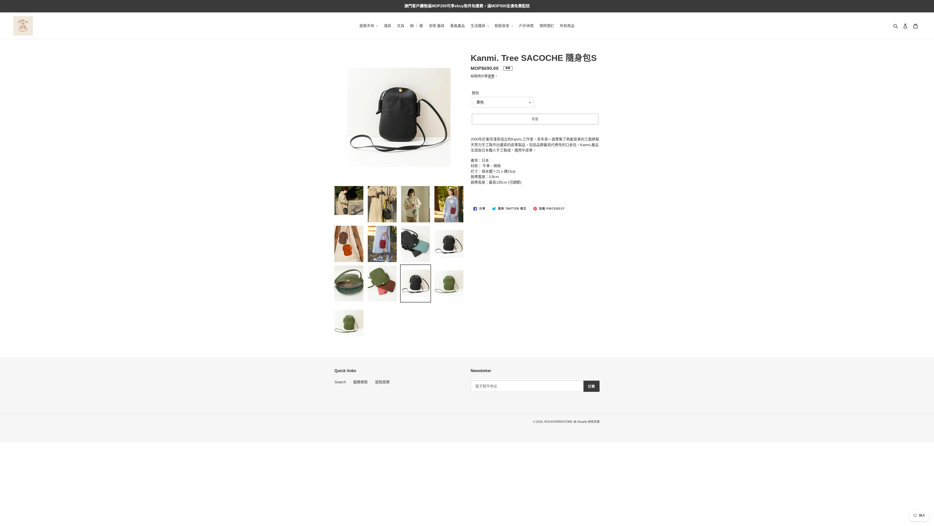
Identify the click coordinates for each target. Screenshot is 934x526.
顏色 (475, 93)
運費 (491, 76)
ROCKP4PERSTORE (558, 421)
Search (340, 382)
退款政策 (382, 382)
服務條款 (360, 382)
